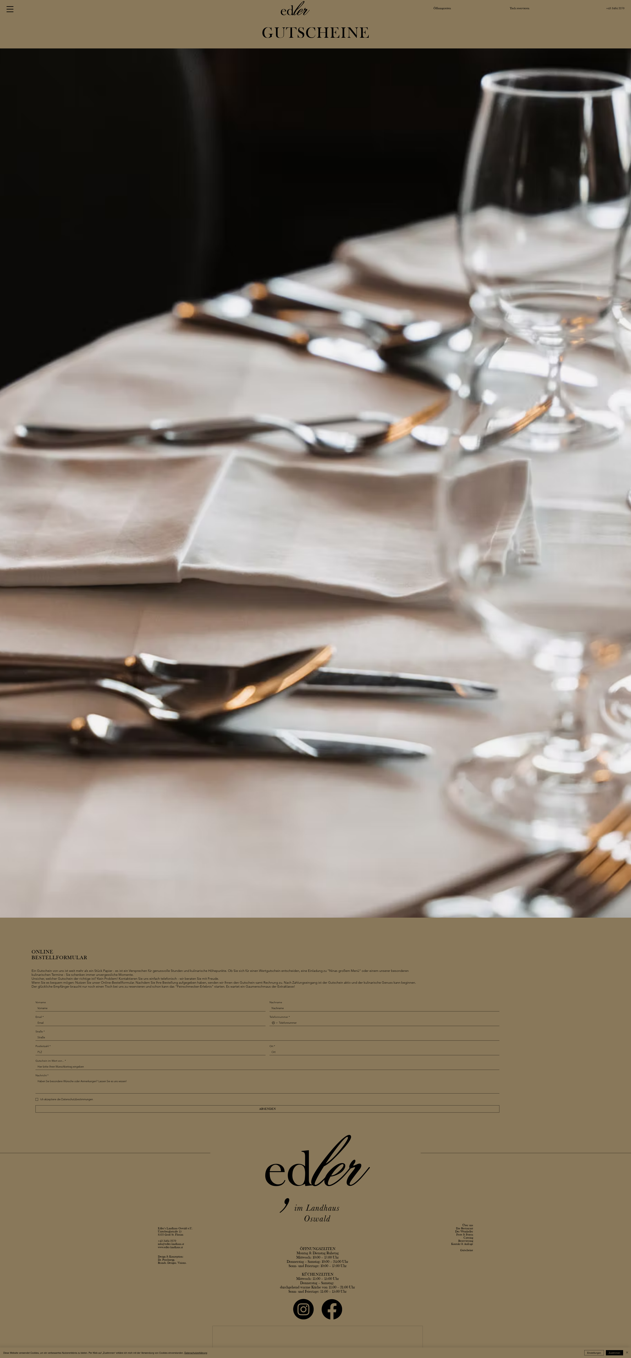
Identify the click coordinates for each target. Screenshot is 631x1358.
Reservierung (465, 1240)
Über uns (467, 1225)
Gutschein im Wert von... (50, 1060)
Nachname (275, 1002)
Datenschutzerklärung (195, 1352)
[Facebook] (332, 1309)
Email (39, 1016)
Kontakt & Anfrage (462, 1244)
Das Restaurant (464, 1228)
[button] (10, 9)
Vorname (40, 1002)
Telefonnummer (279, 1016)
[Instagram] (303, 1309)
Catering (468, 1237)
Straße (40, 1031)
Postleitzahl (43, 1046)
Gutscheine (466, 1250)
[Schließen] (627, 1352)
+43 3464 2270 (615, 8)
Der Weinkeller (464, 1231)
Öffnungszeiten (442, 8)
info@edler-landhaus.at (171, 1244)
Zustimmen (614, 1352)
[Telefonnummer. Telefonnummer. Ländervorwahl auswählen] (274, 1023)
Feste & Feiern (464, 1234)
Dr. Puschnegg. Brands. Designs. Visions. (172, 1261)
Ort (272, 1046)
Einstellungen (594, 1352)
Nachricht (41, 1075)
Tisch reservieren (519, 8)
